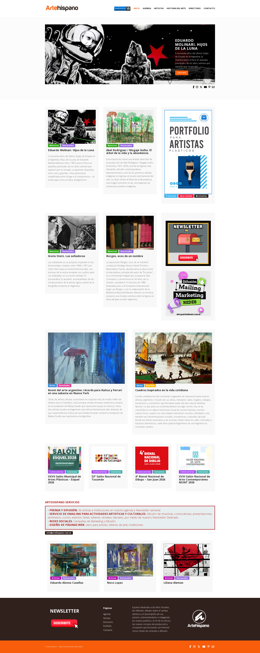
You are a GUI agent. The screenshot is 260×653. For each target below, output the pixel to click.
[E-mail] (213, 87)
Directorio (195, 8)
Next (218, 54)
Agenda (147, 8)
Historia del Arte (176, 8)
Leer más (181, 73)
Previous (42, 54)
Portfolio (107, 626)
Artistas (159, 8)
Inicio (137, 8)
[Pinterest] (209, 87)
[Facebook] (193, 87)
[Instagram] (197, 87)
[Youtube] (205, 87)
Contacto (209, 8)
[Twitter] (201, 87)
